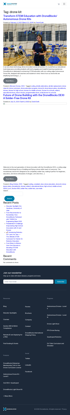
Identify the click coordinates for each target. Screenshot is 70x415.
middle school (56, 186)
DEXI (23, 86)
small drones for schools (48, 92)
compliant (37, 184)
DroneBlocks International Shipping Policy (34, 334)
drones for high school (16, 90)
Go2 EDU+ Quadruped (11, 383)
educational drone (9, 92)
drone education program (29, 88)
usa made (39, 188)
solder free (24, 188)
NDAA (5, 188)
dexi (42, 184)
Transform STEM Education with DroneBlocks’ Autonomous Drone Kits (30, 17)
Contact (28, 326)
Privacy (64, 409)
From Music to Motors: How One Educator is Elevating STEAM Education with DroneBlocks (13, 247)
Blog (4, 306)
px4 (9, 188)
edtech (57, 90)
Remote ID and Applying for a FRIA (12, 336)
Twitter (27, 358)
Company (28, 320)
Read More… (11, 81)
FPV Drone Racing (53, 330)
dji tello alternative (42, 86)
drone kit (41, 88)
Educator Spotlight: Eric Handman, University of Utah (14, 208)
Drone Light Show (53, 324)
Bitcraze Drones (15, 86)
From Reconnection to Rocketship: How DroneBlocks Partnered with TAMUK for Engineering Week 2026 (14, 217)
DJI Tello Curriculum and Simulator (55, 345)
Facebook (28, 371)
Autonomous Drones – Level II (56, 307)
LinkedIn (28, 365)
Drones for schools (48, 90)
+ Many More (7, 396)
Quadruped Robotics (54, 337)
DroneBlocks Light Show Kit (12, 389)
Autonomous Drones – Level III (56, 316)
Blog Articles (14, 184)
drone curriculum (14, 88)
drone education (49, 184)
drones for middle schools (32, 90)
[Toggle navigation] (64, 4)
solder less (31, 188)
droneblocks (62, 88)
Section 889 (16, 188)
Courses (6, 319)
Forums (27, 306)
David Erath (40, 22)
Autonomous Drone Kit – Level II (11, 375)
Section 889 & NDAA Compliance (10, 327)
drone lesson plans (51, 88)
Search (5, 191)
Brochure (28, 313)
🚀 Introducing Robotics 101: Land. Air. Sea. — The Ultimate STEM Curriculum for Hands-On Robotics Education (14, 236)
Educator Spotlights (10, 313)
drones (5, 90)
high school (48, 186)
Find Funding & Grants (10, 343)
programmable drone (32, 92)
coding (33, 86)
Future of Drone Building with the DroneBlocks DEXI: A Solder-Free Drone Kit (34, 97)
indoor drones (20, 92)
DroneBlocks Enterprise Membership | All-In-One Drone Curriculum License (12, 365)
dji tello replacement (55, 86)
